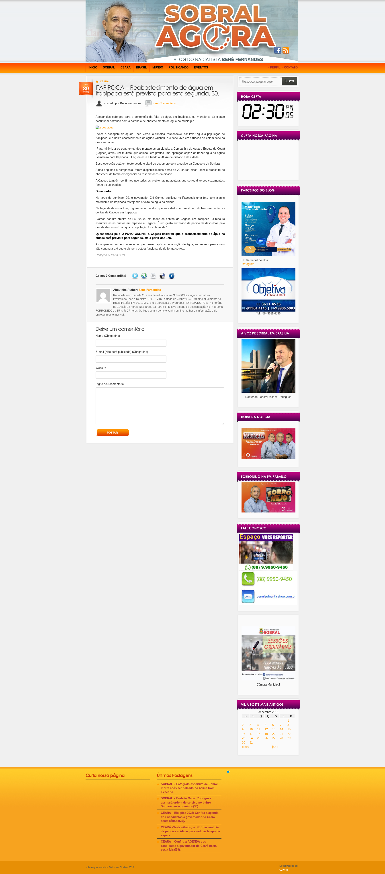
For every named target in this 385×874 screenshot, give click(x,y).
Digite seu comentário (110, 384)
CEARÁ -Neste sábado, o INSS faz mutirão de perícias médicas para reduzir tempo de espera (190, 831)
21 (281, 734)
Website (101, 368)
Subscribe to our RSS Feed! (285, 50)
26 (266, 738)
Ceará (126, 67)
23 (243, 738)
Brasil (141, 67)
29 (289, 738)
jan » (275, 746)
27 (273, 738)
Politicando (178, 67)
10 (251, 729)
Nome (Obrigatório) (108, 335)
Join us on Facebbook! (277, 50)
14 (281, 729)
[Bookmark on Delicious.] (163, 275)
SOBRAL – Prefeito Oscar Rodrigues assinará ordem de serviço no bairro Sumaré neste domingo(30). (186, 802)
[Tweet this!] (135, 275)
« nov (245, 746)
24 (251, 738)
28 (281, 738)
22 (289, 734)
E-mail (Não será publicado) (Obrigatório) (122, 351)
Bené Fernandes (150, 289)
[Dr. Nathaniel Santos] (268, 255)
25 (258, 738)
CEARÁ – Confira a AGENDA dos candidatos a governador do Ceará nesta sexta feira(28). (189, 845)
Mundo (157, 67)
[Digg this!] (154, 275)
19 (266, 734)
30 (243, 742)
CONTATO (291, 67)
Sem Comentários (164, 103)
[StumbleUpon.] (145, 275)
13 (273, 729)
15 (289, 729)
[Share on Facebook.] (172, 275)
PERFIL (275, 67)
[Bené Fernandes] (268, 457)
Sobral (109, 67)
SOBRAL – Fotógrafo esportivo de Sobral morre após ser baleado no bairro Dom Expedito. (189, 788)
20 (273, 734)
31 (251, 742)
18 (258, 734)
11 (258, 729)
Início (92, 67)
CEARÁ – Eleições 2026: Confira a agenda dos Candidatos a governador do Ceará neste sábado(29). (189, 816)
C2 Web (283, 869)
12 (266, 729)
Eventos (201, 67)
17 (251, 734)
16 (243, 734)
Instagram (248, 264)
